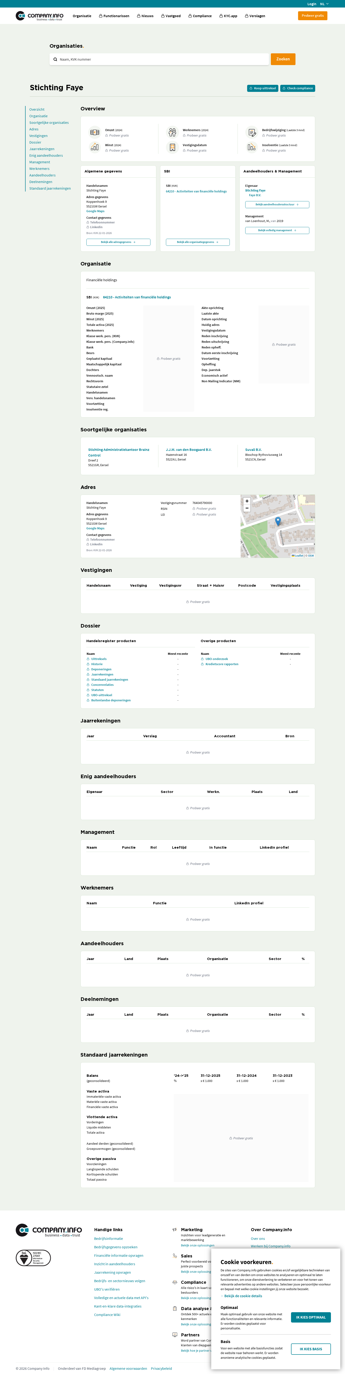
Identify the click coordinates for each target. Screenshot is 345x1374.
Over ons (258, 1238)
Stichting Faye (255, 190)
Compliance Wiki (107, 1314)
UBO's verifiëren (107, 1289)
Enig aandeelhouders (46, 155)
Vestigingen (38, 135)
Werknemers (39, 168)
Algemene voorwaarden (128, 1368)
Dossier (35, 142)
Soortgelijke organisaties (49, 122)
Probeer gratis (313, 15)
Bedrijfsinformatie (108, 1238)
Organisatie (82, 15)
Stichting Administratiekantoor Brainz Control (118, 452)
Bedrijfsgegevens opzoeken (116, 1247)
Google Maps (95, 211)
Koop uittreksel (265, 88)
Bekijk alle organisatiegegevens (195, 242)
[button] (278, 521)
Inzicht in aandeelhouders (114, 1263)
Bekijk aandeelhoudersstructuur (275, 204)
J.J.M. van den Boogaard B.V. (189, 449)
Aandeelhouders (42, 175)
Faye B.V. (255, 195)
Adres (33, 129)
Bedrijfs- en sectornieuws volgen (119, 1280)
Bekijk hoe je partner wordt (200, 1350)
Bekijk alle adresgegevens (116, 242)
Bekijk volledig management (275, 230)
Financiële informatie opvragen (118, 1255)
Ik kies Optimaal (311, 1317)
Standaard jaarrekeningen (50, 188)
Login (311, 3)
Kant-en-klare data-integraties (118, 1306)
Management (39, 162)
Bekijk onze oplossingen (198, 1245)
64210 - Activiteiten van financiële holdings (196, 191)
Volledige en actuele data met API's (121, 1297)
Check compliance (300, 88)
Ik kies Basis (311, 1349)
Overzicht (36, 109)
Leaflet (299, 555)
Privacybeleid (161, 1368)
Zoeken (283, 59)
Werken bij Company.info (271, 1246)
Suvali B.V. (253, 449)
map (277, 526)
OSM (311, 555)
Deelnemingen (40, 181)
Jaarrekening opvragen (112, 1272)
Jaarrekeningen (41, 148)
